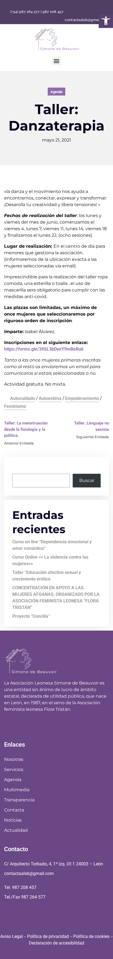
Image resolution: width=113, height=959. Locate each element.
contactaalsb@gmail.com (87, 20)
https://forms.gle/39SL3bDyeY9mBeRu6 (43, 349)
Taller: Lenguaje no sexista (91, 426)
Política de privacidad (48, 936)
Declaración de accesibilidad (56, 943)
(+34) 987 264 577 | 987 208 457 (36, 12)
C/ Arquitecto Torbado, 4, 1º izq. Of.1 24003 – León (53, 863)
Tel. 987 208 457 (20, 887)
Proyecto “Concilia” (31, 616)
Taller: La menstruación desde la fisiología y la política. (25, 429)
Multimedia (16, 789)
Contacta (14, 810)
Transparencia (19, 799)
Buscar (19, 468)
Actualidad (16, 830)
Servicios (13, 769)
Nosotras (13, 759)
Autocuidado (22, 398)
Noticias (13, 820)
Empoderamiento (82, 398)
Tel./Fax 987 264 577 (25, 897)
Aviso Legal (11, 936)
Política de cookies (91, 936)
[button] (106, 21)
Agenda (56, 92)
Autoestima (50, 398)
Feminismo (15, 406)
